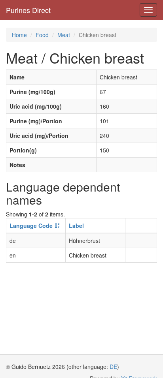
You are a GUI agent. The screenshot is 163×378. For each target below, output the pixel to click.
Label (76, 225)
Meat (63, 35)
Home (19, 35)
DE (113, 366)
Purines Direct (28, 10)
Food (42, 35)
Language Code (31, 225)
